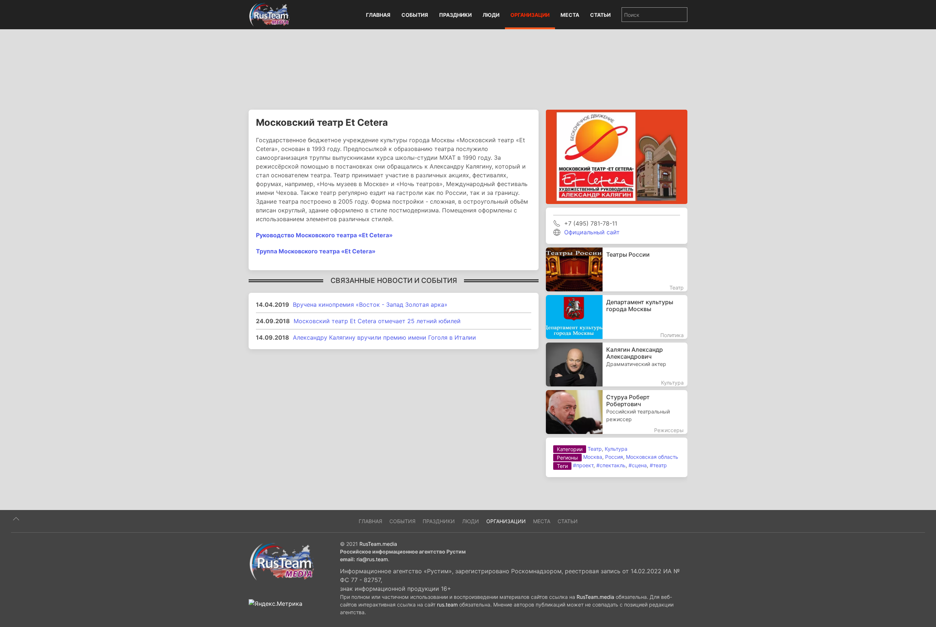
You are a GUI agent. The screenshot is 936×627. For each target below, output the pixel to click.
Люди (491, 15)
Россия (614, 457)
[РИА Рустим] (281, 561)
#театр (658, 465)
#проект (583, 465)
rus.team (447, 604)
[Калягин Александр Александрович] (616, 364)
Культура (616, 449)
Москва (592, 457)
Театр (595, 449)
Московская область (652, 457)
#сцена (638, 465)
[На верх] (16, 518)
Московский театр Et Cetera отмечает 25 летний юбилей (377, 321)
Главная (378, 15)
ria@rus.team (372, 559)
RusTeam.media (378, 544)
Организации (530, 15)
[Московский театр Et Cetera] (616, 156)
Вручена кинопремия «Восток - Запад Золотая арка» (370, 304)
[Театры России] (616, 269)
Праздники (455, 15)
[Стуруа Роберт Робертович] (616, 412)
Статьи (600, 15)
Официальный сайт (592, 232)
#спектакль (611, 465)
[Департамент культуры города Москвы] (616, 317)
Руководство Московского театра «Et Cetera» (324, 235)
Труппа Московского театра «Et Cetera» (315, 251)
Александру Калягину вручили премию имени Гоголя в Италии (384, 337)
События (414, 15)
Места (570, 15)
